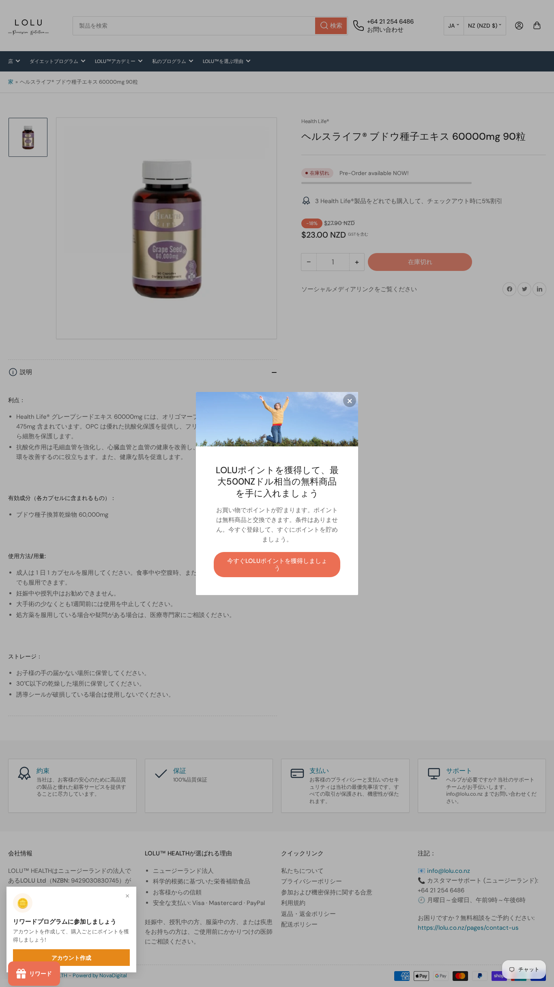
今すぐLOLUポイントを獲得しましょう (277, 564)
